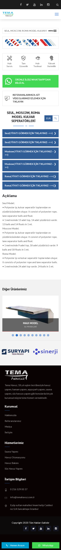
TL (55, 118)
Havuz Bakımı (12, 463)
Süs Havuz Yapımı (14, 468)
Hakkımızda (10, 415)
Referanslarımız (13, 421)
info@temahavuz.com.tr (22, 497)
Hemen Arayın (17, 545)
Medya (8, 426)
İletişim (8, 432)
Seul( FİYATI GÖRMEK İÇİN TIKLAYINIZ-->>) (29, 133)
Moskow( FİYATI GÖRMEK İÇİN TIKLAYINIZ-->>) (29, 153)
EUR (48, 118)
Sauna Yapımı (11, 451)
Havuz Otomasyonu (15, 457)
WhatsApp (47, 545)
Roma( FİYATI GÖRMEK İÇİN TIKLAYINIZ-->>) (29, 176)
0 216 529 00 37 (19, 489)
